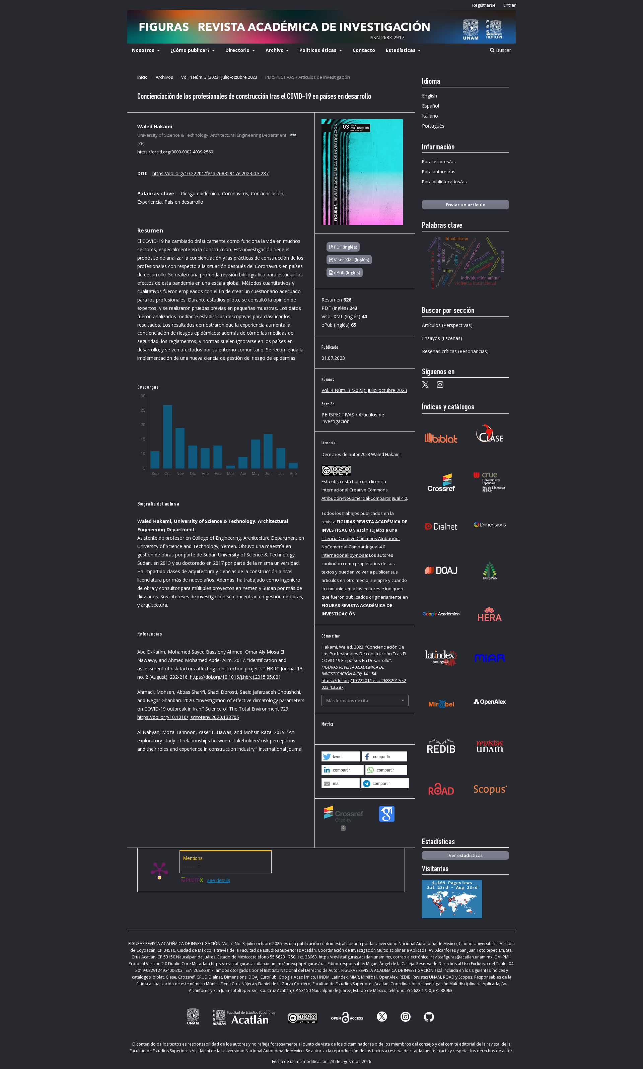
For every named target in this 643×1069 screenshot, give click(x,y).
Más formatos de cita (347, 700)
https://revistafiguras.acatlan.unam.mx (355, 957)
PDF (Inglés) (345, 247)
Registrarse (484, 5)
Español (430, 106)
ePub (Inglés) (346, 272)
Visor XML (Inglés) (351, 260)
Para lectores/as (439, 161)
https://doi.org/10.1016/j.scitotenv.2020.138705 (188, 717)
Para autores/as (438, 172)
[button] (341, 757)
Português (433, 126)
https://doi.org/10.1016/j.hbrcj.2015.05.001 (235, 677)
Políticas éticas (318, 50)
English (429, 95)
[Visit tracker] (452, 916)
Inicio (142, 77)
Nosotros (144, 50)
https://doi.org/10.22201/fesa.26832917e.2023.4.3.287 (210, 173)
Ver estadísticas (466, 855)
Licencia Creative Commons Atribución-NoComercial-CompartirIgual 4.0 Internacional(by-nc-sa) (361, 546)
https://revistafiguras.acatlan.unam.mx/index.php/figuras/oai (268, 963)
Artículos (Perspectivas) (447, 325)
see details (218, 880)
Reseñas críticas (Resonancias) (455, 351)
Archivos (164, 77)
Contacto (364, 50)
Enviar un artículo (466, 205)
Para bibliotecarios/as (444, 182)
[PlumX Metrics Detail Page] (159, 870)
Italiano (430, 116)
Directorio (238, 50)
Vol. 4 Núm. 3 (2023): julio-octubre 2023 (219, 77)
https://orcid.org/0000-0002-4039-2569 (175, 152)
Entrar (509, 5)
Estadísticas (401, 50)
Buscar (503, 50)
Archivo (275, 50)
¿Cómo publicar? (190, 50)
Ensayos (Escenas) (442, 338)
